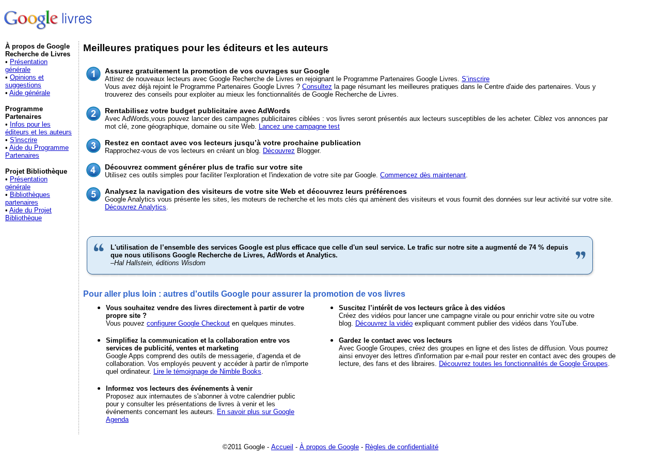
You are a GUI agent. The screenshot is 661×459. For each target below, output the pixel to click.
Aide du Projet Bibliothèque (28, 214)
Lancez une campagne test (299, 126)
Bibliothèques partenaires (27, 198)
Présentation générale (26, 65)
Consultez (317, 86)
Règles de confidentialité (401, 447)
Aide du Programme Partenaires (37, 151)
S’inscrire (476, 79)
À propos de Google (329, 447)
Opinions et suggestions (24, 81)
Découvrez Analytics (135, 207)
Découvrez (279, 151)
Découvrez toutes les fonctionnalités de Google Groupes (523, 364)
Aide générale (29, 93)
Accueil (282, 447)
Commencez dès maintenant (423, 175)
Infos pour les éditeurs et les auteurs (38, 128)
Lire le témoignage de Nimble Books (207, 371)
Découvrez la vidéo (384, 323)
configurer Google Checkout (188, 323)
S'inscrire (23, 140)
